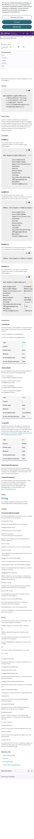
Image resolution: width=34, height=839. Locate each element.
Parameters (4, 63)
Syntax (3, 54)
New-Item (5, 758)
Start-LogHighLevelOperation (22, 433)
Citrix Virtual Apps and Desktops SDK (13, 36)
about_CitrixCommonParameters (10, 473)
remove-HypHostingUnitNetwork (12, 765)
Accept (17, 22)
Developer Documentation (14, 33)
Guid (23, 439)
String (23, 342)
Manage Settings (17, 17)
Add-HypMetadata (8, 761)
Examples (4, 60)
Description (4, 57)
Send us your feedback (8, 776)
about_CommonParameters (8, 489)
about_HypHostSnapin (9, 755)
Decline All (17, 27)
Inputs (3, 65)
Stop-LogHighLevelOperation (9, 434)
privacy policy (15, 4)
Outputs (3, 68)
